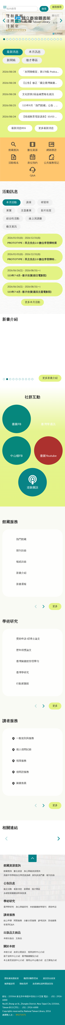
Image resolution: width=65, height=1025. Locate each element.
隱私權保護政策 (11, 978)
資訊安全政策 (49, 978)
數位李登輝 (55, 39)
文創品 (19, 938)
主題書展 (26, 210)
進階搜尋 (57, 7)
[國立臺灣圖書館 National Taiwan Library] (32, 20)
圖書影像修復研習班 (14, 39)
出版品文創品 (12, 932)
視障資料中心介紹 (36, 952)
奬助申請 (52, 907)
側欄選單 (4, 7)
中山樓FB (16, 455)
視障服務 (21, 761)
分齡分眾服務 (30, 921)
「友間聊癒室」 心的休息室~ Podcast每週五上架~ (36, 39)
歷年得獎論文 (23, 650)
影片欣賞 (46, 210)
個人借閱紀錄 (23, 749)
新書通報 (21, 584)
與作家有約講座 (23, 39)
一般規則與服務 (25, 738)
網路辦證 (51, 150)
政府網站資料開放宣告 (43, 984)
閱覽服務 (18, 921)
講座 (28, 202)
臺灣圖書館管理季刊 (27, 661)
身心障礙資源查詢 (32, 871)
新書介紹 (21, 573)
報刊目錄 (50, 875)
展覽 (9, 210)
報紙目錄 (21, 562)
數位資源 (32, 150)
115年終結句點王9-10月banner (10, 39)
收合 (32, 858)
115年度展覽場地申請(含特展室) (4, 39)
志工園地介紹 (50, 960)
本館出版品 (9, 938)
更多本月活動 (32, 302)
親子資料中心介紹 (12, 956)
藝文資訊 (11, 226)
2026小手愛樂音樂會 (39, 39)
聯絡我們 (24, 984)
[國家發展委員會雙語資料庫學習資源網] (44, 838)
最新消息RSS (19, 128)
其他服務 (52, 921)
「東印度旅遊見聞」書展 (29, 39)
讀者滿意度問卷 (17, 39)
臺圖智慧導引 (48, 39)
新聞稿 (11, 60)
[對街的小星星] (16, 348)
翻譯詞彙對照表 (31, 978)
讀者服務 (9, 915)
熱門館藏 (21, 539)
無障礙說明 (9, 984)
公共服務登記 (51, 163)
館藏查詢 (14, 150)
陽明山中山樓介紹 (34, 960)
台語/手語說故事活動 (42, 39)
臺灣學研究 (22, 672)
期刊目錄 (21, 550)
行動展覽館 (22, 683)
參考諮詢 (42, 921)
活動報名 (14, 163)
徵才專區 (32, 60)
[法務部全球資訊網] (20, 838)
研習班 (45, 202)
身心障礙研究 (22, 907)
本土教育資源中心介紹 (14, 960)
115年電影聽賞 (51, 39)
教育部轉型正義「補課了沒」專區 (45, 39)
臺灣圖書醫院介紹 (30, 956)
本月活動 (11, 202)
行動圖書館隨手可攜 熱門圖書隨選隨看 (58, 39)
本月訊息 (35, 52)
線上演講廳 (35, 218)
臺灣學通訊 (48, 424)
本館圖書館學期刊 (38, 907)
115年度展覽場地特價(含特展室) (7, 39)
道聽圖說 (32, 487)
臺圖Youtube (48, 455)
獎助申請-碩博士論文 (28, 639)
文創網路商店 (61, 39)
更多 (55, 606)
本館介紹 (8, 952)
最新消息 (12, 52)
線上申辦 (8, 921)
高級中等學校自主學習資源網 (17, 875)
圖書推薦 (21, 783)
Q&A (32, 175)
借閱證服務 (22, 772)
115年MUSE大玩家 (32, 39)
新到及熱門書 (38, 875)
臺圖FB (16, 424)
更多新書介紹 (50, 378)
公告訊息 (9, 883)
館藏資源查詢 (12, 865)
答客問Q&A (9, 925)
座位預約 (32, 163)
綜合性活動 (12, 218)
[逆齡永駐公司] (48, 348)
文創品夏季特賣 (26, 39)
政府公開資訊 (20, 952)
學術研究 (9, 901)
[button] (4, 379)
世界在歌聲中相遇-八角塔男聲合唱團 (20, 39)
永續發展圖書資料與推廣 (15, 893)
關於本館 (9, 946)
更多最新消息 (46, 128)
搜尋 (27, 4)
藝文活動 (8, 889)
